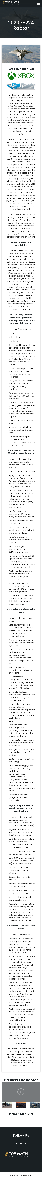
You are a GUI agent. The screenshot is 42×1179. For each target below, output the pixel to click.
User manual (14, 938)
